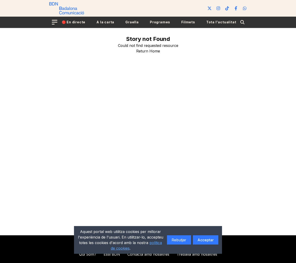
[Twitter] (209, 8)
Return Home (148, 51)
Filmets (188, 22)
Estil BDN (112, 254)
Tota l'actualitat (221, 22)
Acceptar (205, 240)
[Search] (242, 22)
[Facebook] (236, 8)
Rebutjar (179, 240)
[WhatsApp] (245, 8)
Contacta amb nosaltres (148, 254)
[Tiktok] (227, 8)
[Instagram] (218, 8)
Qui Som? (87, 254)
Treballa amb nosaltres (197, 254)
